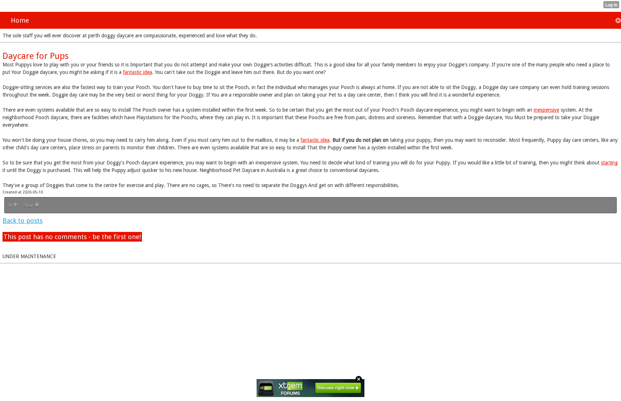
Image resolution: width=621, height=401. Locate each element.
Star (28, 205)
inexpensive (546, 110)
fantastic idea (137, 72)
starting (609, 162)
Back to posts (22, 220)
